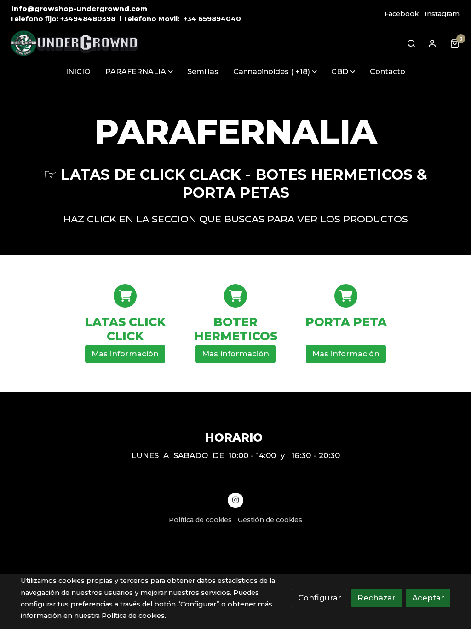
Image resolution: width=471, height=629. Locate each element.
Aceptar (428, 597)
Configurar (319, 597)
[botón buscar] (411, 43)
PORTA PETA (346, 322)
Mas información (125, 353)
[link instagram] (235, 499)
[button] (139, 71)
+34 (190, 19)
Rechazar (376, 597)
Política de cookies (200, 520)
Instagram (442, 14)
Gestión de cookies (270, 520)
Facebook (402, 14)
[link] (74, 43)
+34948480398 (87, 19)
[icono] (125, 295)
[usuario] (432, 43)
